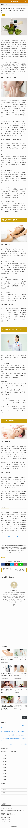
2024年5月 (5, 776)
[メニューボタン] (1, 1)
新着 (4, 557)
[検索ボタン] (26, 1)
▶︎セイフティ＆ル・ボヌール (14, 536)
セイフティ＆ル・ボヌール (14, 590)
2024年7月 (5, 770)
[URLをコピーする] (25, 564)
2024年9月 (5, 764)
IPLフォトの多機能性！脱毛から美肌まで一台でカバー (13, 735)
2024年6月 (5, 773)
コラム (4, 787)
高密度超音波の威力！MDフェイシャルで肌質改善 (12, 731)
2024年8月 (5, 767)
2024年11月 (5, 758)
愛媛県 (4, 790)
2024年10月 (5, 761)
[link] (14, 605)
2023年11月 (5, 779)
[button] (3, 564)
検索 (24, 717)
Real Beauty (14, 1)
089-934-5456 (6, 817)
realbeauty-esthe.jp (7, 821)
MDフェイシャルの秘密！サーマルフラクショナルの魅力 (14, 744)
